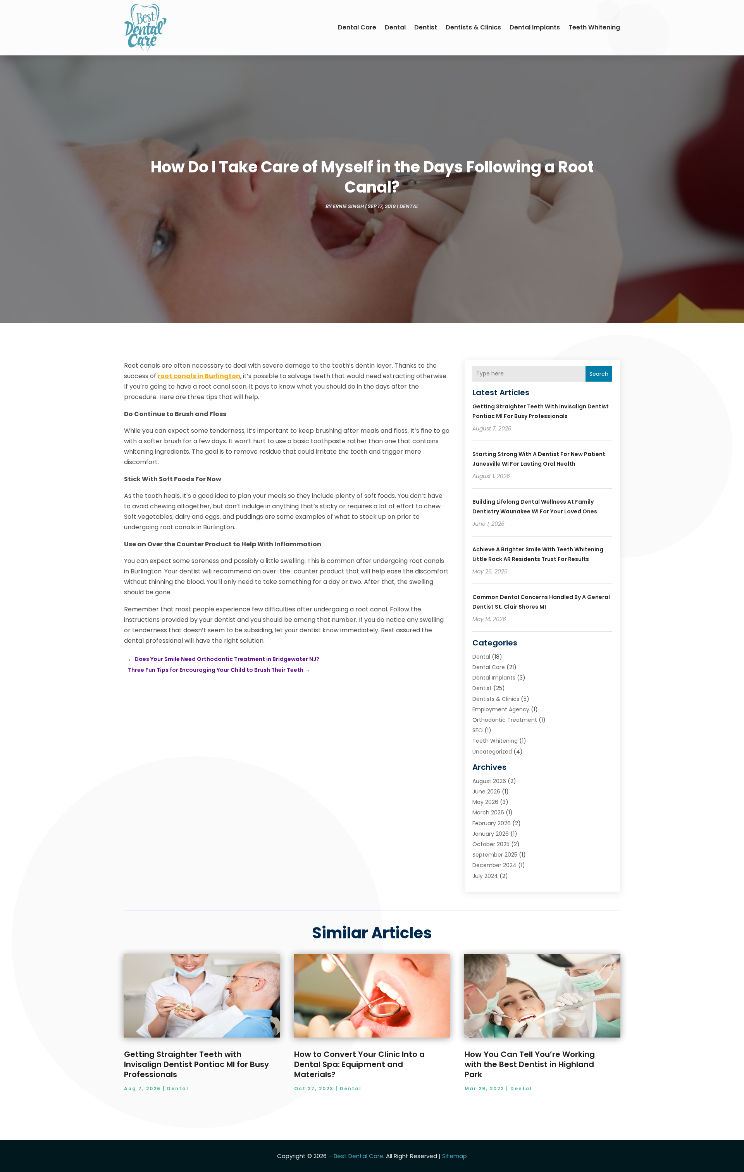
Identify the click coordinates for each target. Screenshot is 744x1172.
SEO (477, 730)
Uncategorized (492, 752)
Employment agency (500, 709)
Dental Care (357, 27)
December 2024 (494, 865)
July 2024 (485, 876)
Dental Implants (535, 27)
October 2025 (491, 844)
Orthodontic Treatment (504, 720)
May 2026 (485, 802)
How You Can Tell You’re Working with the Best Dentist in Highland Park (530, 1064)
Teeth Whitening (594, 27)
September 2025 (494, 855)
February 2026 (491, 823)
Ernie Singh (348, 206)
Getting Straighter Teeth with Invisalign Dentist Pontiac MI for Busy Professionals (196, 1064)
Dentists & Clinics (473, 27)
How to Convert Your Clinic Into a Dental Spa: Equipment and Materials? (359, 1064)
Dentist (425, 27)
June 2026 (486, 791)
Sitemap (454, 1156)
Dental (395, 27)
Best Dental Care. (359, 1156)
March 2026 (488, 812)
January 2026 (490, 834)
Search (598, 374)
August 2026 (489, 781)
